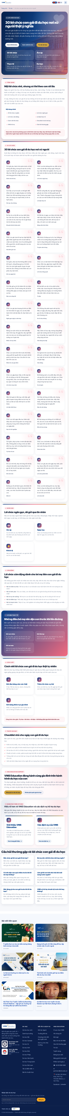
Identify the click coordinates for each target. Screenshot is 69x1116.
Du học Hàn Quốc (28, 1058)
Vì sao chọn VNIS (58, 1030)
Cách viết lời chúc (27, 45)
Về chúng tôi (57, 1033)
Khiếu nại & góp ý (59, 1062)
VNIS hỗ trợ (11, 124)
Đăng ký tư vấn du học (13, 792)
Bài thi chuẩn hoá (27, 1072)
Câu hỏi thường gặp (42, 124)
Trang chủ (4, 8)
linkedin (63, 1084)
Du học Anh (26, 1048)
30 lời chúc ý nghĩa (13, 113)
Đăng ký (41, 1099)
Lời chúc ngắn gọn (42, 113)
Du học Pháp (26, 1055)
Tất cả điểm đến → (28, 1069)
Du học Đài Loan (27, 1065)
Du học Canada (27, 1041)
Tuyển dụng (57, 1051)
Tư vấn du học (42, 45)
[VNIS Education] (6, 2)
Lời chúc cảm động (13, 117)
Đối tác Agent (42, 1030)
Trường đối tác (42, 1033)
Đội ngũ (55, 1037)
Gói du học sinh (27, 1030)
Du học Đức (26, 1051)
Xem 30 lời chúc (12, 45)
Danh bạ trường (27, 1033)
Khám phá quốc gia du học (33, 792)
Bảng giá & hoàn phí (59, 1058)
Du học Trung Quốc (28, 1062)
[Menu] (65, 2)
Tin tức (11, 8)
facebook (56, 1084)
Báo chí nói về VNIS (59, 1041)
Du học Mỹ (25, 1037)
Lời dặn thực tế (41, 117)
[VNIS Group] (16, 1109)
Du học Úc (25, 1044)
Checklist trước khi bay (44, 120)
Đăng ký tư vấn (58, 1055)
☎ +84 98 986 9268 (59, 1065)
